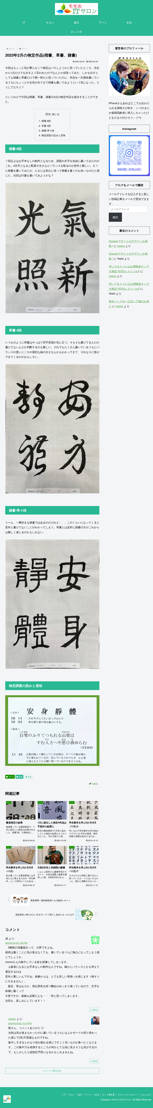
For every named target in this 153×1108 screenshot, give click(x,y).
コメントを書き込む (52, 1070)
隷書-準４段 (48, 130)
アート (11, 776)
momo (12, 1019)
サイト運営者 (108, 1094)
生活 (97, 1094)
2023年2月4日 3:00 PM (16, 942)
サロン (72, 1094)
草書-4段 (46, 125)
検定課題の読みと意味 (53, 135)
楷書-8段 (46, 121)
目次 (48, 114)
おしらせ (146, 1094)
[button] (52, 248)
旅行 (80, 1094)
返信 (95, 1009)
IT (64, 1094)
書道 (20, 776)
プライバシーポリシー (128, 1094)
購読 (115, 217)
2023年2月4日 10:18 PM (20, 1023)
